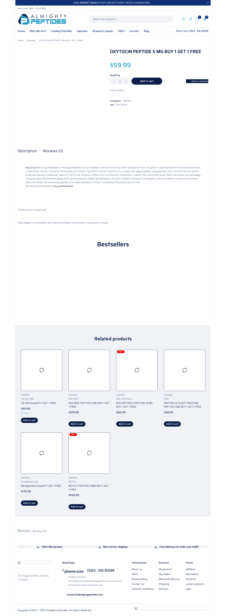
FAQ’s (135, 574)
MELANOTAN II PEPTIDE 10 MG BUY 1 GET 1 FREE (134, 405)
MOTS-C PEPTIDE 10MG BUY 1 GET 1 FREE (89, 487)
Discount (191, 579)
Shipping (164, 584)
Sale (188, 589)
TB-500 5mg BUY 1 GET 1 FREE (38, 403)
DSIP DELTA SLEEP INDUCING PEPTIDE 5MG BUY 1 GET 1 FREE (182, 405)
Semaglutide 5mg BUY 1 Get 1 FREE (41, 486)
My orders (164, 574)
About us (137, 569)
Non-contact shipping (115, 547)
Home (20, 40)
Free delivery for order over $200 (179, 547)
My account (165, 569)
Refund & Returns (169, 579)
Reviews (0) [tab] (53, 151)
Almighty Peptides (57, 610)
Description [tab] (27, 151)
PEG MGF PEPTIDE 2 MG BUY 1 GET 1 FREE (89, 405)
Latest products (195, 584)
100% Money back (52, 547)
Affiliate (190, 569)
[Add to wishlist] (117, 90)
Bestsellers (192, 574)
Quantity (115, 75)
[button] (29, 420)
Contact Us (138, 584)
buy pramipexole (63, 186)
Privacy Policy (140, 579)
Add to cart (147, 81)
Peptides (31, 40)
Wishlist (199, 17)
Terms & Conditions (143, 589)
